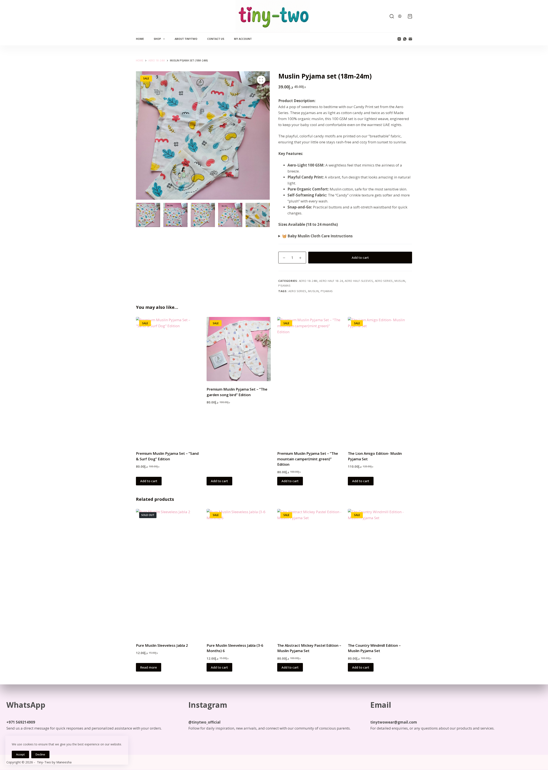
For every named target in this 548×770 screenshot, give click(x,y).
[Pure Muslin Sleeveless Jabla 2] (168, 573)
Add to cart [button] (148, 481)
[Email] (410, 39)
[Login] (399, 16)
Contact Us (215, 39)
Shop (157, 39)
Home (140, 39)
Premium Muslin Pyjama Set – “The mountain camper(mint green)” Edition (307, 459)
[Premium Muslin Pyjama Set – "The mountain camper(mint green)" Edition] (309, 381)
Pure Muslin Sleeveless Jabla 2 (162, 645)
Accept (20, 754)
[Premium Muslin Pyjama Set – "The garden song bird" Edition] (239, 349)
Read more (148, 667)
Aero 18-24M (308, 281)
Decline (40, 754)
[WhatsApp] (405, 39)
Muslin (400, 281)
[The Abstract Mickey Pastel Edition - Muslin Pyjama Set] (309, 573)
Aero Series (384, 281)
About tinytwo (186, 39)
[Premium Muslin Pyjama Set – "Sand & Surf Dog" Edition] (168, 381)
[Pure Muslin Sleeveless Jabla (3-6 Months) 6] (239, 573)
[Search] (392, 16)
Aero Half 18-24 (331, 281)
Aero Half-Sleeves (359, 281)
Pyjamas (284, 285)
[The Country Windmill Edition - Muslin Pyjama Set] (380, 573)
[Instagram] (399, 39)
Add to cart (360, 257)
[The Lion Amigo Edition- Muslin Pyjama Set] (380, 381)
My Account (243, 39)
